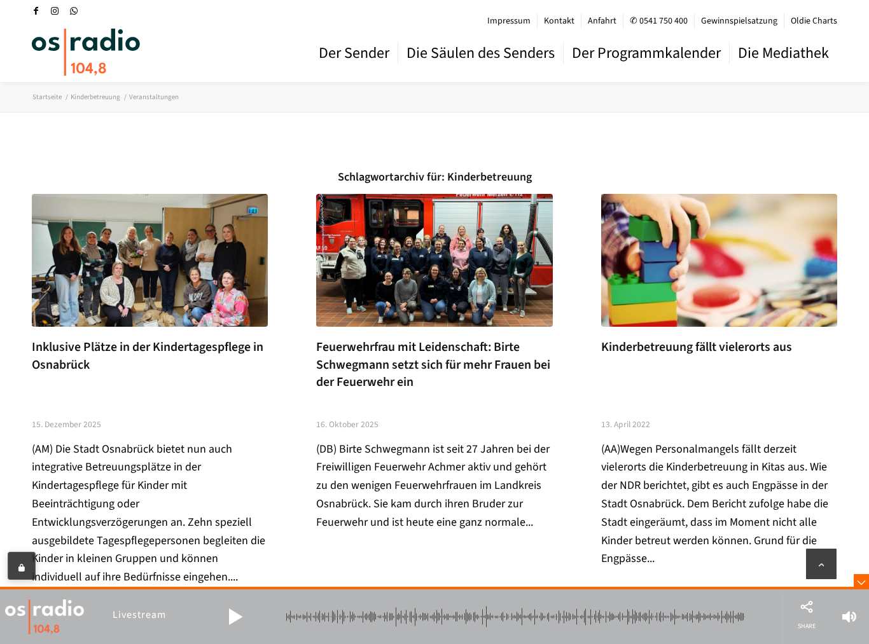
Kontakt (559, 21)
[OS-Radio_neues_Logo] (86, 52)
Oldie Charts (814, 21)
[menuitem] (509, 21)
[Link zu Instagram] (54, 10)
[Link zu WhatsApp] (73, 10)
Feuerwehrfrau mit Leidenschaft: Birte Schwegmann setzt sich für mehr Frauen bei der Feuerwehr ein (433, 364)
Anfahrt (602, 21)
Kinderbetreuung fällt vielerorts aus (696, 347)
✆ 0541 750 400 (659, 21)
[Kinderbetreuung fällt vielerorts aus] (719, 260)
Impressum (509, 21)
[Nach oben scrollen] (821, 564)
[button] (235, 616)
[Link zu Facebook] (35, 10)
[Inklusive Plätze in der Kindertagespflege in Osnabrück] (150, 260)
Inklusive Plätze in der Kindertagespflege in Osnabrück (147, 356)
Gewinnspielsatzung (739, 21)
